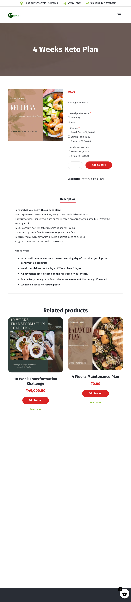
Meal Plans (98, 178)
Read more (35, 409)
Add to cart (99, 164)
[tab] (68, 199)
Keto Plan (87, 178)
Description (68, 199)
